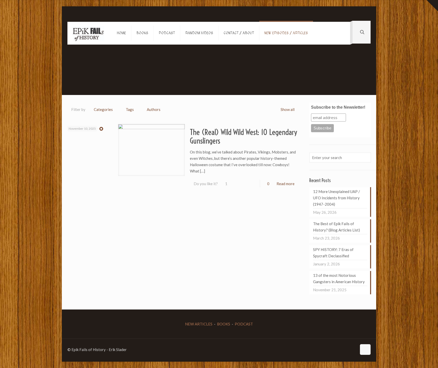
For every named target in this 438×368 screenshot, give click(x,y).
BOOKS (223, 324)
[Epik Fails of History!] (88, 33)
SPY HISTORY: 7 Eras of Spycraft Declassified (333, 252)
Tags (130, 109)
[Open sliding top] (432, 5)
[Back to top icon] (365, 349)
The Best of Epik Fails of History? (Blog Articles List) (336, 226)
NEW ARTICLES (198, 324)
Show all (288, 109)
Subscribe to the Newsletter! (338, 107)
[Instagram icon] (348, 349)
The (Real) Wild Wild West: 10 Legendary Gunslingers (243, 136)
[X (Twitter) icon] (337, 349)
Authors (153, 109)
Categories (103, 109)
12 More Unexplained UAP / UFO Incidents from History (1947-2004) (336, 197)
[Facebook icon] (332, 349)
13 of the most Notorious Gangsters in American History (339, 278)
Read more (286, 183)
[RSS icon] (353, 349)
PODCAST (244, 324)
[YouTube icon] (342, 349)
